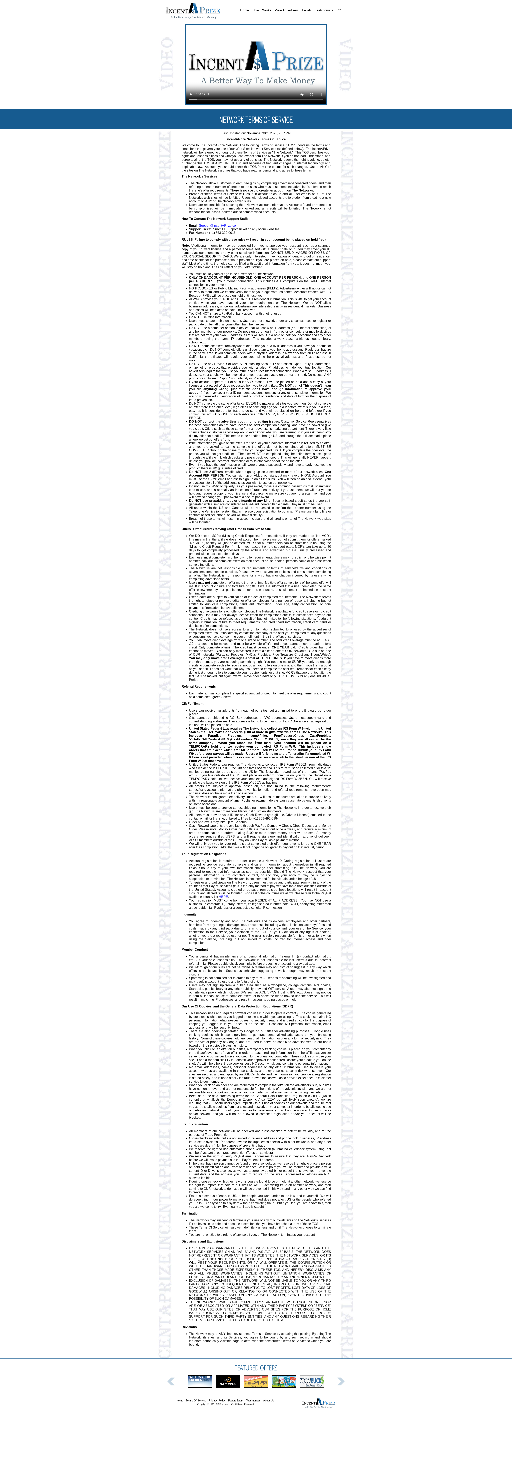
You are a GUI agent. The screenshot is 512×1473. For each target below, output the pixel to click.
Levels (306, 10)
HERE (223, 897)
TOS (339, 10)
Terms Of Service (196, 1400)
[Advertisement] (256, 1445)
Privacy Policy (217, 1400)
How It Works (262, 10)
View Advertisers (286, 10)
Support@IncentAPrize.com (218, 225)
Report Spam (235, 1400)
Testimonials (324, 10)
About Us (268, 1400)
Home (244, 10)
